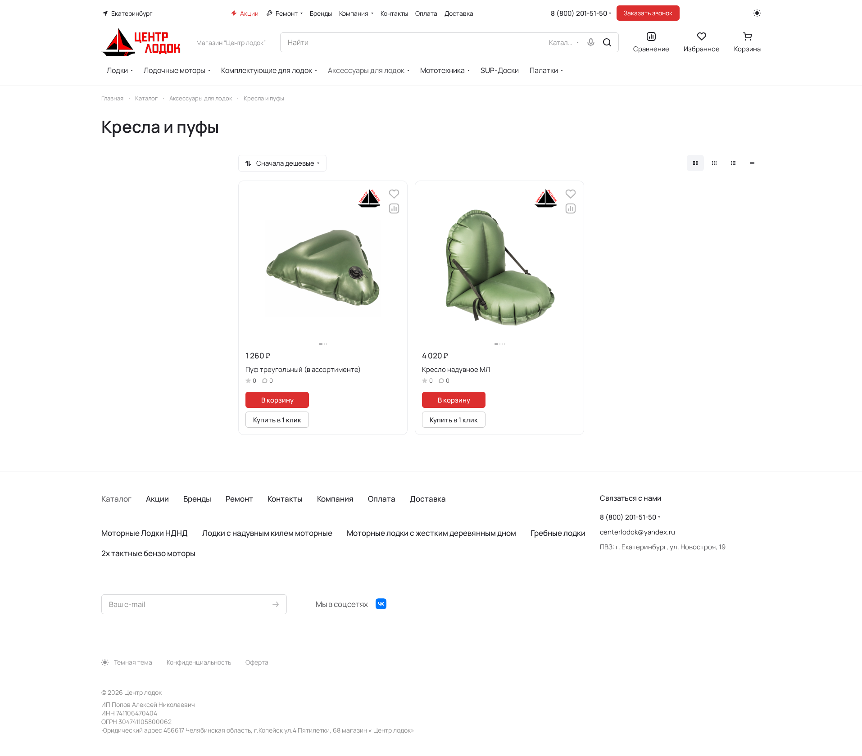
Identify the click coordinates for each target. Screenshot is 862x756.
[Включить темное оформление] (757, 13)
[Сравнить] (394, 208)
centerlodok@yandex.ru (637, 532)
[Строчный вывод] (733, 163)
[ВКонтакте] (381, 603)
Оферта (256, 662)
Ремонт (239, 498)
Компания (335, 498)
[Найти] (607, 42)
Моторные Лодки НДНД (144, 533)
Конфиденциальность (199, 662)
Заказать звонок (648, 13)
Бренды (197, 498)
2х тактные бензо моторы (148, 553)
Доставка (428, 498)
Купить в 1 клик (277, 419)
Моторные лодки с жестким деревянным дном (431, 533)
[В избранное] (394, 194)
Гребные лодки (558, 533)
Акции (157, 498)
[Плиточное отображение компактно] (714, 163)
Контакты (285, 498)
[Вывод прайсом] (752, 163)
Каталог (116, 498)
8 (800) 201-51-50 (579, 13)
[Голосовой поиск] (590, 42)
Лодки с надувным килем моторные (267, 533)
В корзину (277, 399)
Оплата (381, 498)
